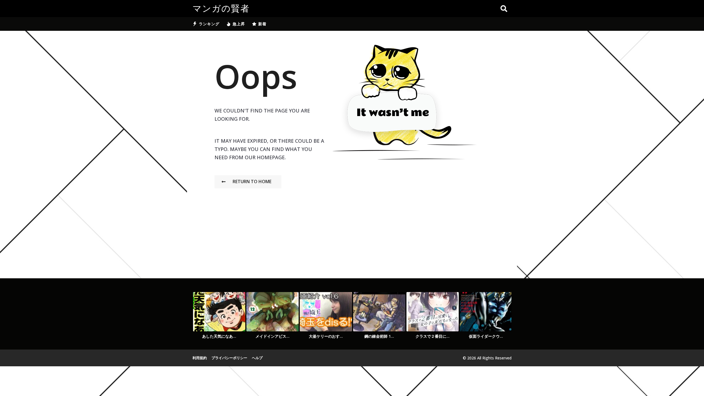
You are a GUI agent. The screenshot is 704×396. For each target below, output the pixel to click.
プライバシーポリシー (229, 357)
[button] (504, 8)
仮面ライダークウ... (486, 336)
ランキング (209, 23)
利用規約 (200, 357)
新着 (262, 23)
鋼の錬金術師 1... (379, 336)
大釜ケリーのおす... (326, 336)
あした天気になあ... (219, 336)
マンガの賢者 (221, 8)
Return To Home (252, 181)
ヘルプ (257, 357)
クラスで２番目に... (433, 336)
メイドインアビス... (272, 336)
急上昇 (239, 23)
